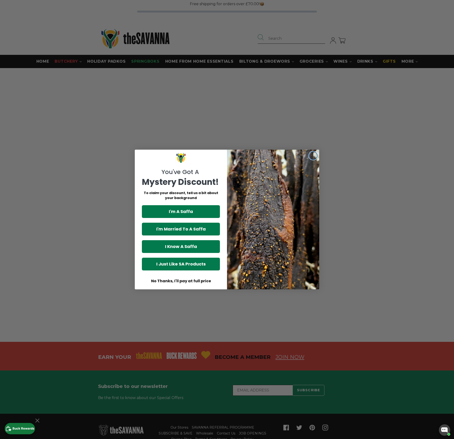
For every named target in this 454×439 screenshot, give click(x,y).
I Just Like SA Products (181, 264)
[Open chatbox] (444, 430)
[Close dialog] (313, 156)
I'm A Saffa (181, 211)
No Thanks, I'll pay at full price (181, 281)
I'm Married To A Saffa (181, 229)
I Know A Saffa (181, 246)
